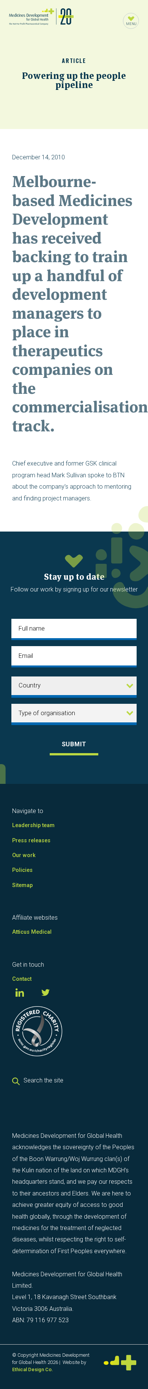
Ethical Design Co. (32, 1369)
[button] (131, 21)
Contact (21, 979)
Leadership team (33, 825)
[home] (41, 21)
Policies (22, 870)
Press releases (31, 840)
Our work (24, 855)
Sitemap (22, 885)
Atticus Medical (32, 932)
